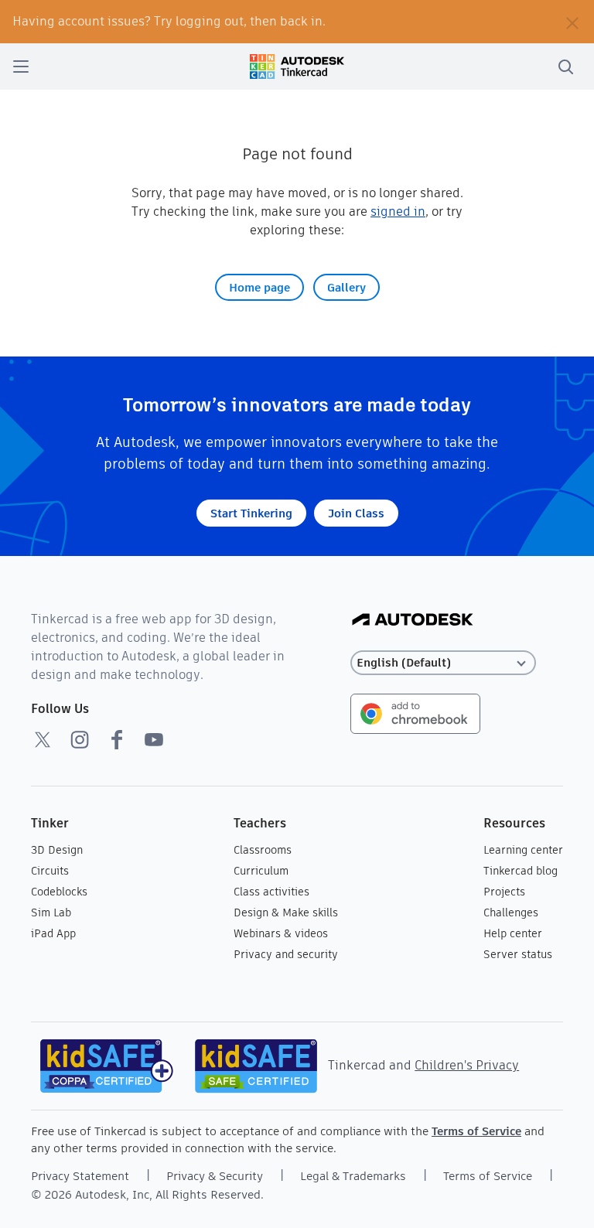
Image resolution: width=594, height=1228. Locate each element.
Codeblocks (59, 891)
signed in (397, 211)
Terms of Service (476, 1131)
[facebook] (116, 739)
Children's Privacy (467, 1065)
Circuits (50, 870)
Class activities (271, 891)
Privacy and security (286, 954)
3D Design (57, 850)
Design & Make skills (286, 912)
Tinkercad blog (520, 870)
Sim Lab (51, 912)
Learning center (523, 850)
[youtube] (154, 739)
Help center (512, 933)
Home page (259, 287)
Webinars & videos (281, 933)
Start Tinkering (251, 513)
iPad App (53, 933)
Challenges (510, 912)
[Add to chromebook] (415, 712)
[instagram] (79, 739)
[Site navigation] (20, 66)
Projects (504, 891)
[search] (565, 66)
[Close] (572, 21)
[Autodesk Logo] (412, 620)
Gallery (346, 287)
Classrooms (263, 850)
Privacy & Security (214, 1176)
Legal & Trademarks (353, 1176)
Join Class (356, 513)
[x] (42, 739)
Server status (517, 954)
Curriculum (261, 870)
